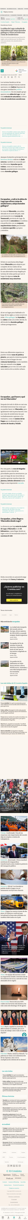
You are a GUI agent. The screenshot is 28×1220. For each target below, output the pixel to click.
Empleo (23, 1152)
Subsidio (7, 1162)
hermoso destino (7, 159)
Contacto (4, 1182)
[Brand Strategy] (23, 1175)
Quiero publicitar (16, 600)
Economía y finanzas (16, 15)
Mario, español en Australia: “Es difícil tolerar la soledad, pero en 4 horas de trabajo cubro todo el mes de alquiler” (14, 725)
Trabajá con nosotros (14, 1188)
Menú (3, 1218)
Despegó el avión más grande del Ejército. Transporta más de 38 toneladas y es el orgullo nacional (14, 711)
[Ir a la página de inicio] (2, 12)
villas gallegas (10, 317)
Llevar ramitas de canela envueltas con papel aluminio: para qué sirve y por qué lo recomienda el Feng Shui (14, 718)
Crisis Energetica (21, 1157)
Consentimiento (14, 1202)
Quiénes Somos (8, 1185)
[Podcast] (9, 1178)
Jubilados (20, 8)
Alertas (19, 1218)
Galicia (16, 615)
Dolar (8, 1218)
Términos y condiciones (14, 1196)
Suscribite (23, 1182)
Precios (11, 1157)
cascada (21, 483)
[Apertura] (6, 1175)
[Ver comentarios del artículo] (19, 77)
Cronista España (5, 22)
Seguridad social (12, 8)
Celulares (14, 1152)
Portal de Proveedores (18, 1185)
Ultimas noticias (4, 15)
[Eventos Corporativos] (15, 1175)
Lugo (10, 615)
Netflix (4, 1152)
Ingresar (25, 1218)
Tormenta (3, 8)
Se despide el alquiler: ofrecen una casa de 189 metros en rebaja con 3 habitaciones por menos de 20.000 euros (14, 732)
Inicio (14, 1218)
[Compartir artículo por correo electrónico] (15, 77)
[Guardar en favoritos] (2, 70)
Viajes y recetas (15, 22)
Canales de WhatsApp (13, 1182)
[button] (24, 1035)
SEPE (3, 1157)
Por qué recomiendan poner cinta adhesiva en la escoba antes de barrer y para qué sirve (14, 704)
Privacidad (14, 1199)
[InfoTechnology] (18, 1178)
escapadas (24, 22)
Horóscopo (20, 1162)
